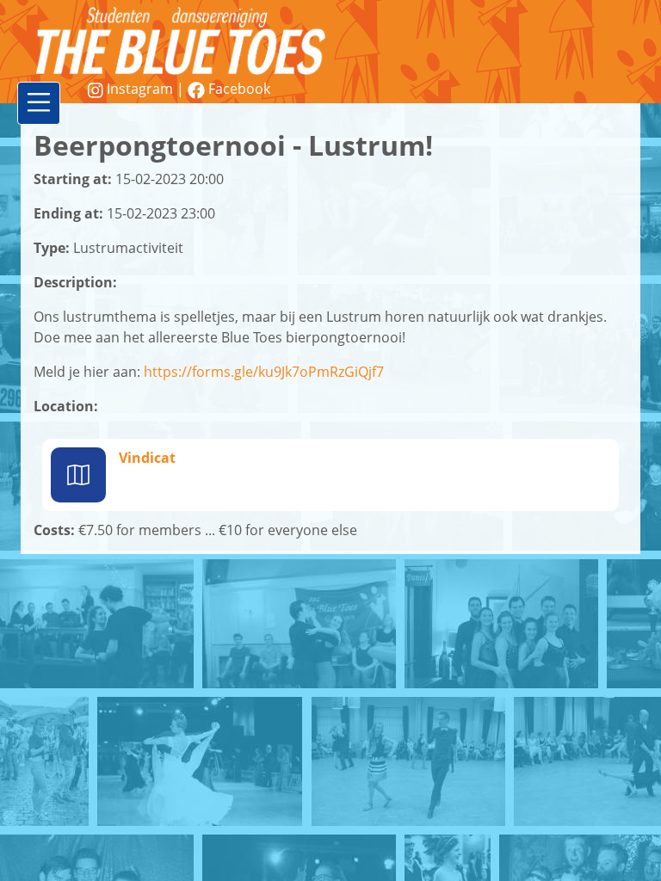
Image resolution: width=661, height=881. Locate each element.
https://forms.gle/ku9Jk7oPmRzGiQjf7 (264, 371)
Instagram (139, 88)
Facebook (237, 88)
